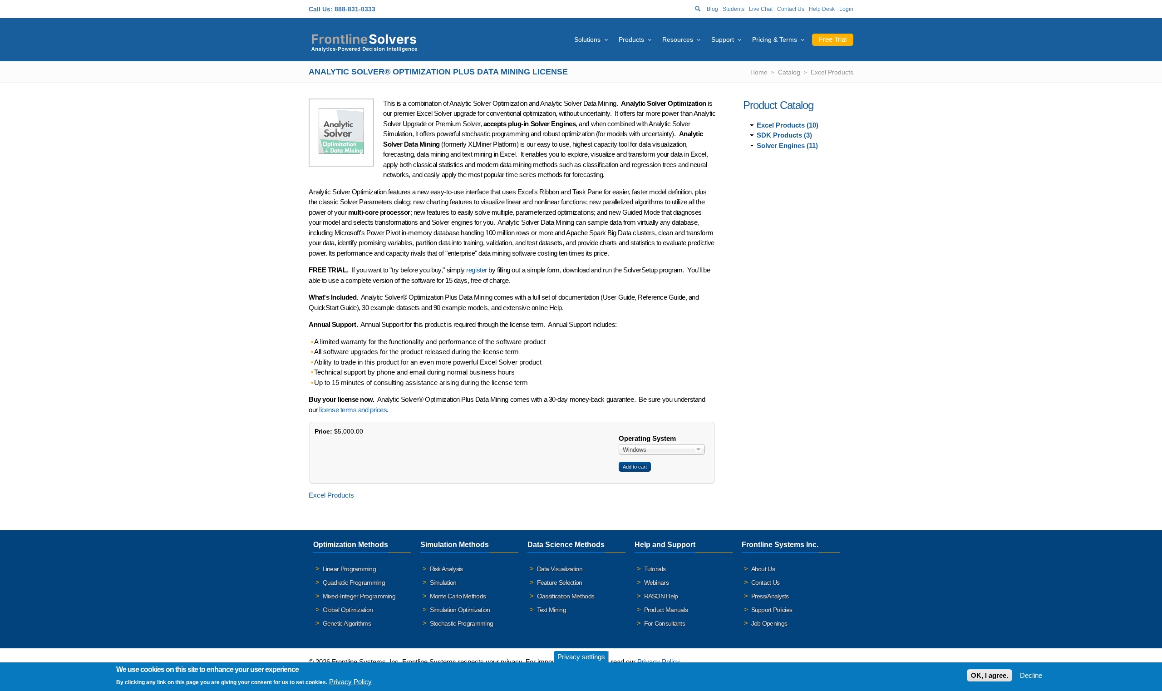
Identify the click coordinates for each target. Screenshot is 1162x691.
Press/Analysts (770, 596)
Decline (1031, 675)
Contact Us (790, 9)
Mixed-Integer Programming (359, 596)
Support (722, 39)
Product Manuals (666, 609)
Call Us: (321, 9)
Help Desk (822, 9)
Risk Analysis (446, 569)
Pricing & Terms (774, 39)
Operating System (647, 438)
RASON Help (661, 596)
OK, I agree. (989, 675)
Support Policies (772, 609)
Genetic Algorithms (347, 623)
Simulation (443, 582)
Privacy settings (581, 657)
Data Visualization (559, 569)
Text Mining (551, 609)
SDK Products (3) (784, 135)
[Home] (364, 41)
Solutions (587, 39)
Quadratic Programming (354, 582)
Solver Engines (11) (787, 145)
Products (631, 39)
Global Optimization (348, 609)
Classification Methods (566, 596)
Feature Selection (559, 582)
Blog (712, 9)
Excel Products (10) (787, 125)
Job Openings (769, 623)
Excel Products (832, 72)
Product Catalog (778, 105)
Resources (677, 39)
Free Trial (833, 39)
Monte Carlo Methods (458, 596)
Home (759, 72)
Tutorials (655, 569)
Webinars (656, 582)
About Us (763, 569)
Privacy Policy (658, 662)
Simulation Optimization (460, 609)
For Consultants (664, 623)
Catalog (789, 72)
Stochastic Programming (461, 623)
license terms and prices (353, 410)
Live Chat (761, 9)
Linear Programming (349, 569)
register (476, 270)
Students (733, 9)
